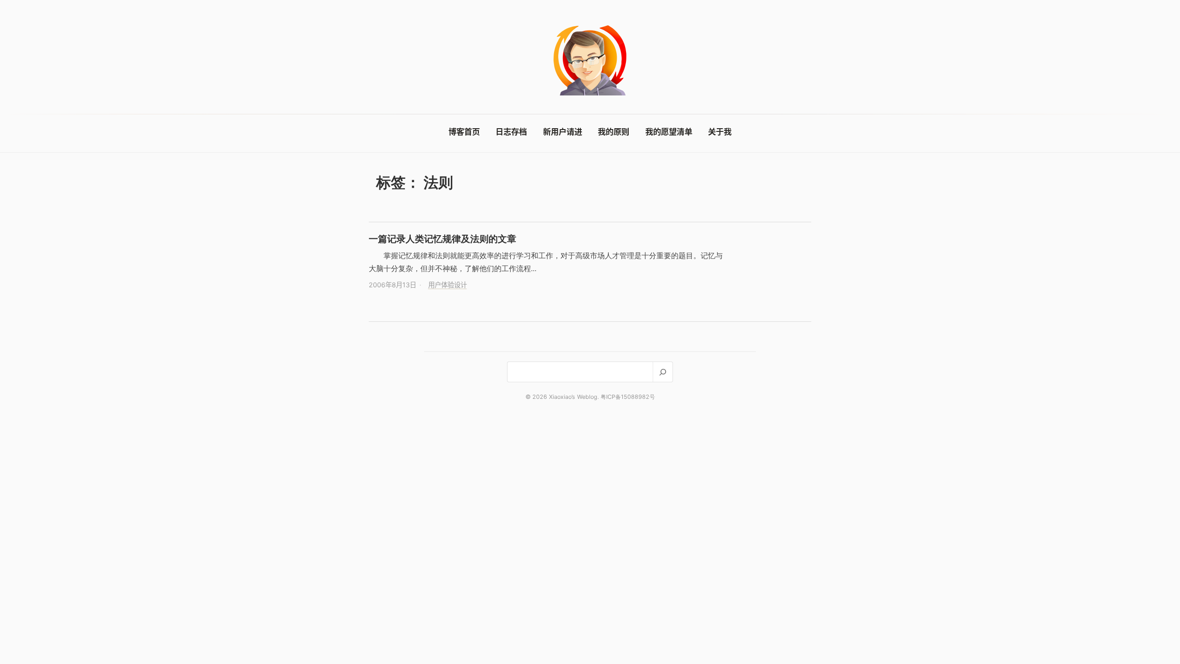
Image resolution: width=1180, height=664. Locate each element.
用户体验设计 (447, 285)
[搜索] (663, 372)
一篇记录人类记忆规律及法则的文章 (442, 238)
